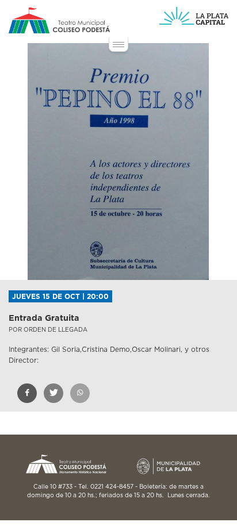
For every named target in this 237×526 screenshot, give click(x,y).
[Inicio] (59, 20)
